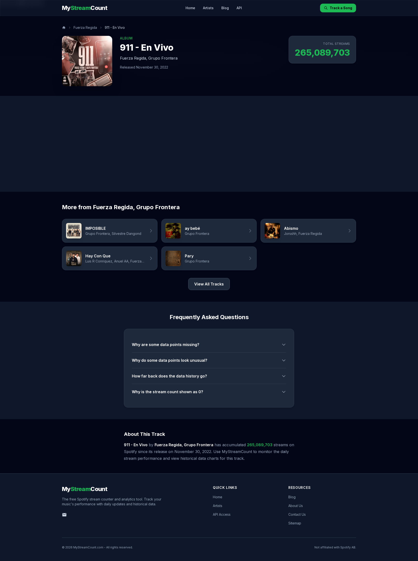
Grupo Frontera (163, 58)
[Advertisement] (209, 144)
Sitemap (294, 523)
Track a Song (341, 8)
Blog (225, 8)
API (239, 8)
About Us (295, 506)
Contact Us (297, 514)
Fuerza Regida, (133, 58)
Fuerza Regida (85, 27)
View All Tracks (209, 284)
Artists (208, 8)
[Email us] (64, 514)
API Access (222, 514)
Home (190, 8)
